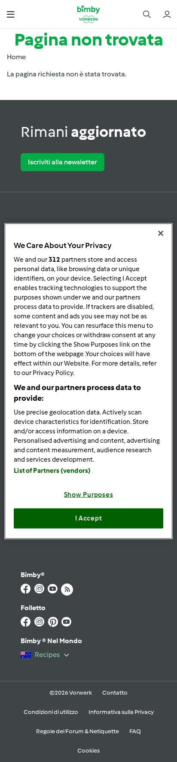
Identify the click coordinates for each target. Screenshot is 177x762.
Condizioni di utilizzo (51, 712)
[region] (88, 381)
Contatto (115, 692)
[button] (10, 14)
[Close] (160, 233)
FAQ (135, 731)
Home (16, 57)
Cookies (88, 750)
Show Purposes (88, 494)
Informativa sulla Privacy (121, 712)
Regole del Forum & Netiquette (77, 731)
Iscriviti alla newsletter (62, 162)
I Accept (88, 518)
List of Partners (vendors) (52, 470)
